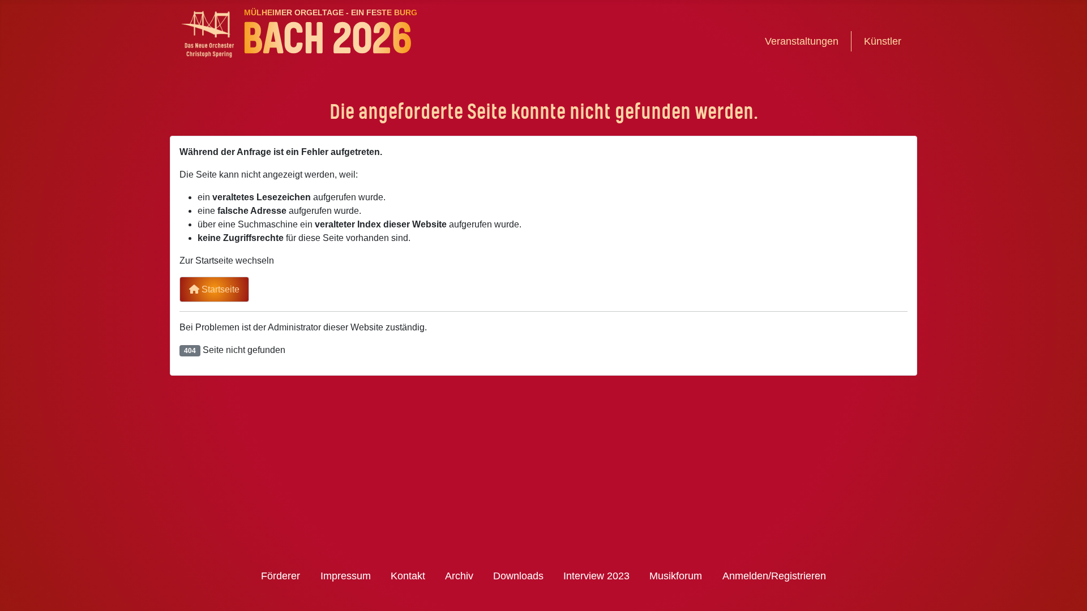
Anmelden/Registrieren (774, 576)
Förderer (280, 576)
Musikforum (675, 576)
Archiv (459, 576)
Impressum (345, 576)
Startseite (219, 289)
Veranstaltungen (801, 41)
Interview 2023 (596, 576)
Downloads (518, 576)
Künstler (882, 41)
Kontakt (408, 576)
